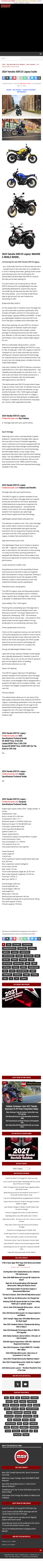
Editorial (21, 3)
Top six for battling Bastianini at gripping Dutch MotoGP (21, 1198)
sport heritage (22, 971)
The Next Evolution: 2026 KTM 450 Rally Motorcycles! (21, 1295)
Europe (14, 960)
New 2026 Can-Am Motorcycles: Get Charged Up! (21, 1298)
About (39, 1)
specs (5, 971)
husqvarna (18, 1412)
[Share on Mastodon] (28, 78)
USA (16, 978)
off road (6, 967)
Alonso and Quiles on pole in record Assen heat (21, 1237)
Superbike (15, 1427)
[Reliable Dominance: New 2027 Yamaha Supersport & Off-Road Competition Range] (21, 1102)
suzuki (8, 1431)
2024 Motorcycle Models (16, 64)
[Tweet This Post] (7, 78)
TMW (3, 64)
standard (33, 1423)
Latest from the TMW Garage (21, 1077)
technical (17, 975)
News (34, 963)
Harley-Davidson (32, 1409)
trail (5, 978)
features (23, 960)
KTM (34, 1412)
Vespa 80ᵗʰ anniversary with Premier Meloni (22, 1252)
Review (8, 90)
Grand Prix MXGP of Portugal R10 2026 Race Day (22, 1178)
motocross (7, 963)
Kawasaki (27, 1412)
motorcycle (18, 963)
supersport (7, 975)
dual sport (28, 956)
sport (12, 971)
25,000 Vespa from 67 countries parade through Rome (21, 1233)
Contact (27, 3)
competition (25, 952)
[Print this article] (21, 78)
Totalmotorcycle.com (10, 418)
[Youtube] (25, 1384)
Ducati (23, 1405)
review (24, 967)
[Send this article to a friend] (18, 78)
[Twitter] (17, 1384)
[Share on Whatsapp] (25, 78)
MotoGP (18, 1416)
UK (11, 978)
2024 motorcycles (9, 948)
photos (15, 967)
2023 (12, 1398)
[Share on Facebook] (4, 78)
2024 (8, 944)
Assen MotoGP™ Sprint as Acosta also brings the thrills (21, 1243)
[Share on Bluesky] (35, 78)
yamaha (23, 978)
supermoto (24, 1427)
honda (9, 1412)
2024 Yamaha (30, 64)
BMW (15, 1401)
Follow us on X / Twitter (9, 1541)
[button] (40, 53)
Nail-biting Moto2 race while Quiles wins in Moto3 (21, 1216)
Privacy (16, 3)
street (33, 971)
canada (14, 952)
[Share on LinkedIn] (11, 78)
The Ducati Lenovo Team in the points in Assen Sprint (21, 1240)
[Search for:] (10, 58)
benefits (6, 952)
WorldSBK (17, 1434)
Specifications (21, 92)
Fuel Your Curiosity (21, 1258)
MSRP (27, 963)
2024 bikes (17, 944)
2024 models (27, 944)
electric (6, 960)
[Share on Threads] (39, 78)
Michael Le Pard (25, 83)
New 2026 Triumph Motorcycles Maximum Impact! (21, 1359)
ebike (37, 956)
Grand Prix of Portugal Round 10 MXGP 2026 (21, 1230)
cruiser (19, 956)
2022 (6, 1398)
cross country (8, 956)
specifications (33, 967)
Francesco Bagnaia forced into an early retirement (21, 1212)
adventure (22, 948)
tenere (26, 975)
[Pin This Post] (14, 78)
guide (31, 960)
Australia (32, 948)
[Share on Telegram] (32, 78)
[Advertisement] (21, 30)
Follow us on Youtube (8, 1544)
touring (34, 975)
